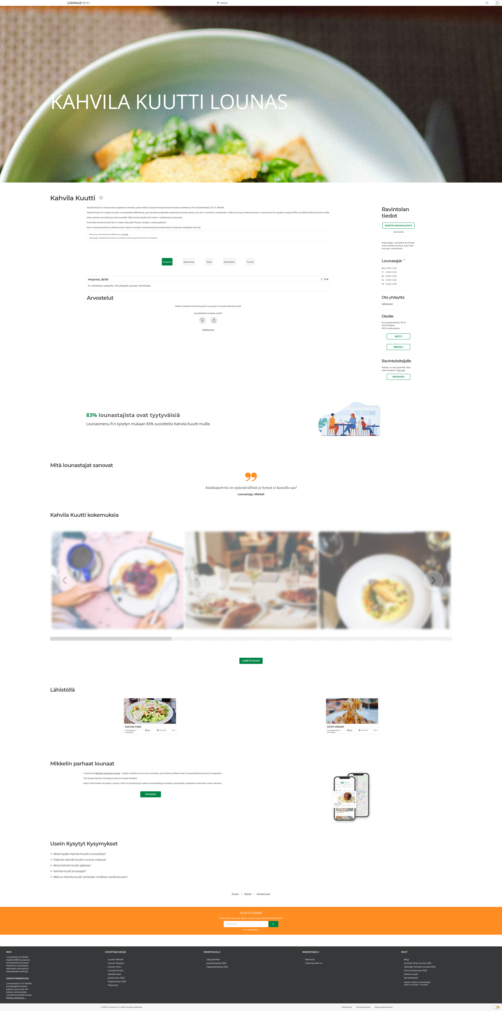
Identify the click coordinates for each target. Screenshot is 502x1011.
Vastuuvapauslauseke (384, 1007)
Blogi (406, 959)
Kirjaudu (398, 376)
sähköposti (387, 303)
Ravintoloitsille (398, 232)
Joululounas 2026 (116, 977)
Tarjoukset (113, 985)
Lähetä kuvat (251, 660)
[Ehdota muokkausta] (322, 279)
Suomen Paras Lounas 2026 (417, 963)
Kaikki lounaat (411, 974)
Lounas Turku (114, 966)
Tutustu (150, 794)
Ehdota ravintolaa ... (16, 997)
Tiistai (209, 262)
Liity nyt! (401, 370)
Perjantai (167, 262)
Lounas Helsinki (115, 959)
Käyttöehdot (347, 1007)
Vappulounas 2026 (117, 981)
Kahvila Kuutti (263, 893)
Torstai (250, 262)
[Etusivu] (78, 3)
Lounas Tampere (116, 963)
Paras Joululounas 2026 (415, 970)
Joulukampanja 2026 (216, 963)
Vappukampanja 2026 (217, 966)
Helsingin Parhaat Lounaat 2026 (419, 966)
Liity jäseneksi (213, 959)
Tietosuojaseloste (253, 930)
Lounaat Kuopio (115, 970)
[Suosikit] (487, 3)
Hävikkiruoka (114, 974)
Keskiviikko (229, 262)
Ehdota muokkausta (398, 225)
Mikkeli (398, 347)
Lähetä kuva (208, 329)
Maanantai (189, 262)
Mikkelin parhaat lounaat (107, 773)
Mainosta (310, 959)
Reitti (398, 336)
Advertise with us (313, 963)
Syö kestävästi (411, 977)
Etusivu (235, 893)
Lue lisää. (124, 234)
